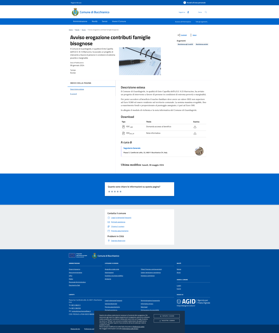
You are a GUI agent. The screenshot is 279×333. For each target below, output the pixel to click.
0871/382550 (76, 308)
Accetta (168, 320)
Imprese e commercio (148, 275)
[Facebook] (187, 12)
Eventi (179, 289)
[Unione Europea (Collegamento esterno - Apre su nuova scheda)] (78, 256)
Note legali (144, 307)
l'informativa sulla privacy (130, 328)
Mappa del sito (75, 329)
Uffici (70, 275)
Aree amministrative (75, 272)
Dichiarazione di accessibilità (150, 310)
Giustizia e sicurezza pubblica (114, 275)
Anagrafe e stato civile (112, 269)
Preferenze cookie (138, 326)
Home (71, 30)
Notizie (179, 269)
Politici (71, 279)
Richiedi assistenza (111, 310)
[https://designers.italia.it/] (193, 301)
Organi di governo (74, 269)
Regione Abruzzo (76, 3)
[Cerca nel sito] (205, 12)
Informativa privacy (147, 303)
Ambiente (108, 279)
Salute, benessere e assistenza (151, 272)
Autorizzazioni (109, 272)
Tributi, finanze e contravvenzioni (151, 269)
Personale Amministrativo (77, 282)
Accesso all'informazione (183, 21)
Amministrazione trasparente (150, 300)
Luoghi (179, 285)
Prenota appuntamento (112, 307)
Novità (77, 30)
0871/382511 (76, 305)
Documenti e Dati (74, 285)
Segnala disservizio (111, 303)
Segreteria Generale (131, 148)
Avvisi (84, 30)
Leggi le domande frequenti (113, 300)
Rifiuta (168, 316)
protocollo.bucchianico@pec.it (81, 311)
